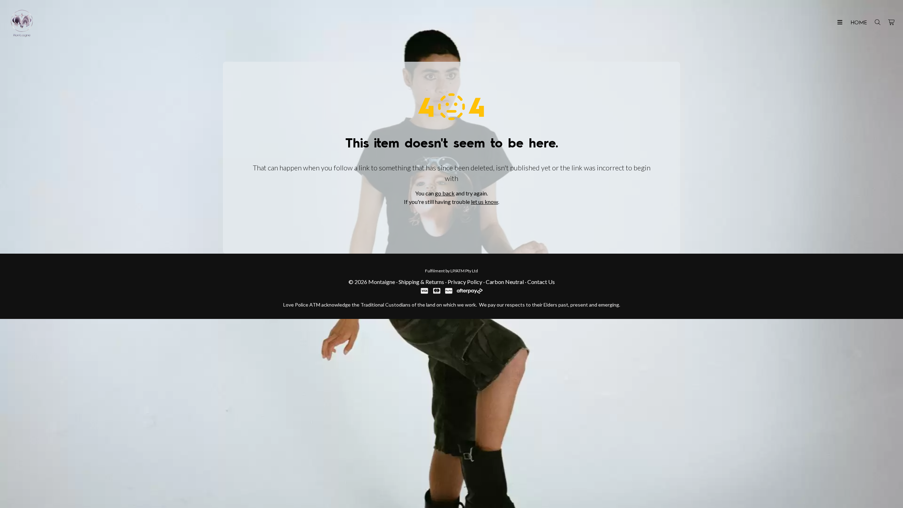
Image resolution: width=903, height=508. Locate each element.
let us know (484, 201)
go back (445, 193)
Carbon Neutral (505, 281)
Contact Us (541, 281)
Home (858, 23)
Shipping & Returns (421, 281)
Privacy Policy (465, 281)
